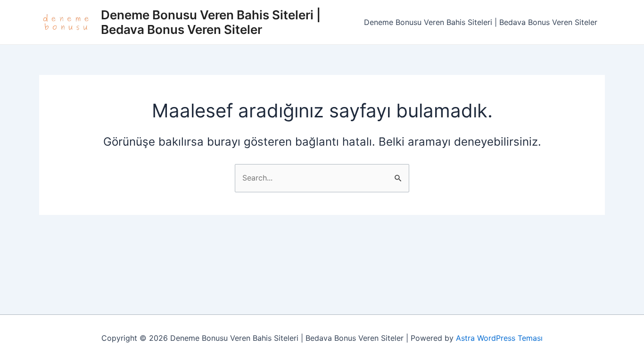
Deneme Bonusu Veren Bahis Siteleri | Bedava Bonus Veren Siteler (211, 22)
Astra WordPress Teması (499, 338)
